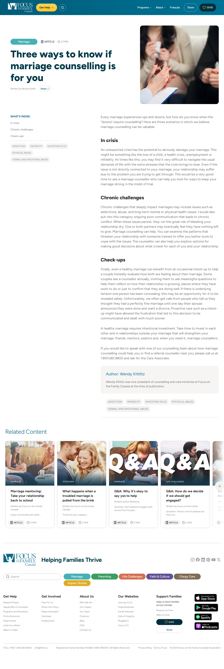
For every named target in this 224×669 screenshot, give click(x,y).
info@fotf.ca (40, 647)
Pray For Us (47, 602)
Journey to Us (125, 602)
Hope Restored (126, 607)
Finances (84, 616)
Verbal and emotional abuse (30, 159)
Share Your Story (50, 607)
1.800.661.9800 (24, 647)
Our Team (85, 611)
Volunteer (46, 616)
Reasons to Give (164, 610)
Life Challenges (132, 576)
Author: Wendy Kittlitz (125, 374)
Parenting (104, 576)
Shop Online (9, 620)
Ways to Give (163, 615)
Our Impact (85, 607)
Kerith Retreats (126, 611)
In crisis (14, 123)
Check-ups (16, 136)
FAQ (82, 625)
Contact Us (85, 630)
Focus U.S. (123, 625)
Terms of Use (160, 647)
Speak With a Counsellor (15, 607)
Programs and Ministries (15, 611)
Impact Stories (77, 583)
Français (175, 7)
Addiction (18, 146)
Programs (143, 7)
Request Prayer (11, 602)
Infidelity (36, 146)
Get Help (44, 7)
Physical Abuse (21, 153)
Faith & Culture (160, 576)
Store (190, 7)
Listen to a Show (11, 625)
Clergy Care (187, 576)
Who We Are (86, 602)
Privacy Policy (145, 647)
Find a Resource (11, 616)
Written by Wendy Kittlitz (23, 88)
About (159, 7)
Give (210, 7)
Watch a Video (10, 630)
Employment (47, 620)
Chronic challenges (21, 129)
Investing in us (56, 146)
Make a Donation (50, 611)
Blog (82, 620)
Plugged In (123, 620)
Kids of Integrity (126, 616)
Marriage (24, 41)
